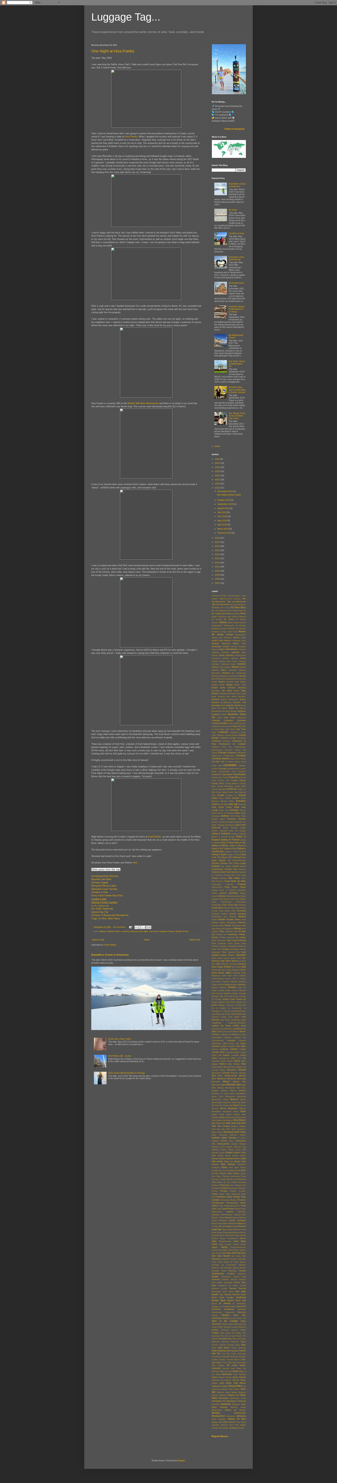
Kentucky (242, 984)
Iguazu (226, 958)
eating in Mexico (220, 845)
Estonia (236, 866)
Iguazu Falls (235, 958)
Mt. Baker (242, 1102)
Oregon (229, 1152)
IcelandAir (241, 955)
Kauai (226, 984)
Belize (222, 685)
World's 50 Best (182, 931)
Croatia (220, 795)
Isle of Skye (236, 967)
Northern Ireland (238, 1135)
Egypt (214, 860)
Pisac (219, 1176)
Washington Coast (238, 1398)
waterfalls (215, 1404)
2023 (217, 471)
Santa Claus (217, 1262)
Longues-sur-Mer (232, 1052)
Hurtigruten (216, 952)
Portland (224, 1188)
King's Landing (218, 990)
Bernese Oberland (237, 688)
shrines (237, 1282)
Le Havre (225, 1031)
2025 (217, 463)
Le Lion (233, 1031)
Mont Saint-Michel (238, 1094)
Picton (243, 1173)
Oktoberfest (241, 1141)
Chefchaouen (240, 747)
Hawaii (221, 919)
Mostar (243, 1099)
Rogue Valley (227, 1229)
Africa (243, 613)
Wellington (236, 1404)
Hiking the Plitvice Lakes (104, 885)
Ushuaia (225, 1368)
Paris (224, 1167)
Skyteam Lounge (219, 1288)
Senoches (216, 1279)
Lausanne (216, 1029)
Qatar (219, 1209)
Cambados (228, 720)
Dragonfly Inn (240, 822)
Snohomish (216, 1292)
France (242, 884)
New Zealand (223, 1126)
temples (215, 1330)
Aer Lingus (216, 613)
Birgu (243, 691)
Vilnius (243, 1380)
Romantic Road (239, 1229)
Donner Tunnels (218, 822)
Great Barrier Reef (227, 911)
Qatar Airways (228, 1209)
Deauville (242, 804)
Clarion (243, 759)
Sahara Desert (239, 1244)
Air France (229, 619)
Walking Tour (233, 1395)
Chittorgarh (241, 753)
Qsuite (243, 1209)
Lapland (215, 1026)
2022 (217, 475)
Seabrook (242, 1274)
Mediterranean (231, 1076)
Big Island (227, 691)
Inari (213, 964)
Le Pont (242, 1034)
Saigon (214, 1247)
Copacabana (227, 774)
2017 (217, 542)
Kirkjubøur (227, 993)
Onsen (238, 1150)
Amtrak (226, 646)
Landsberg (235, 1020)
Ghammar (221, 896)
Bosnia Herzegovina (229, 699)
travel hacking (218, 1350)
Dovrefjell (229, 822)
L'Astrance (230, 1005)
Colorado (222, 769)
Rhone (226, 1223)
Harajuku (232, 917)
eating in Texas (233, 854)
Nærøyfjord (216, 1111)
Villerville (235, 1380)
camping (215, 723)
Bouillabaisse (226, 702)
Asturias (234, 658)
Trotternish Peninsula (229, 1357)
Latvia (243, 1026)
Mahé (243, 1061)
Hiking (237, 928)
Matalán (242, 1073)
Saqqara (242, 1265)
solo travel (153, 931)
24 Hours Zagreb (99, 882)
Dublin (243, 825)
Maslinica (234, 1073)
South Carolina (226, 1297)
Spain (223, 1300)
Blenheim (232, 693)
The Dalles (236, 1333)
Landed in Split (98, 899)
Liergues (242, 1040)
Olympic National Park (236, 1147)
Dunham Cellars (238, 828)
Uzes (233, 1368)
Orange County (218, 1153)
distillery (225, 816)
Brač (223, 705)
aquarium (235, 652)
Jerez (235, 976)
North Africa (240, 1132)
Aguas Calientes (239, 617)
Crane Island (221, 792)
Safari (236, 1241)
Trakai (233, 1348)
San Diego (226, 1253)
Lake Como (236, 1014)
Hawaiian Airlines (233, 919)
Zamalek (215, 1428)
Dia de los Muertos (226, 813)
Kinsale (219, 993)
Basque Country (227, 676)
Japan (228, 972)
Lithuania (215, 1046)
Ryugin (223, 1238)
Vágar (238, 1368)
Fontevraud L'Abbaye (222, 884)
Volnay (236, 1389)
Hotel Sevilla (234, 943)
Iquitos (220, 967)
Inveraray (233, 964)
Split (244, 1300)
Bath (237, 676)
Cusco (220, 798)
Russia (243, 1235)
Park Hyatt (234, 1167)
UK (228, 1365)
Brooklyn (226, 711)
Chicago (222, 752)
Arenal (221, 655)
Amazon (227, 640)
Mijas (244, 1085)
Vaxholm (242, 1374)
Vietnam (242, 1377)
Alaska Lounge (225, 634)
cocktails (229, 765)
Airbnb (223, 622)
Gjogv (243, 896)
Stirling (233, 1306)
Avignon (227, 667)
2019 (217, 488)
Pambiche (216, 1167)
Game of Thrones (227, 890)
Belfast (243, 682)
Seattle (215, 1276)
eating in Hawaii (227, 842)
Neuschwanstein (239, 1117)
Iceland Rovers (227, 955)
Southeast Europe (166, 931)
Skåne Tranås (239, 1285)
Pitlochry (226, 1176)
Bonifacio (242, 696)
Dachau (224, 801)
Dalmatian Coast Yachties (104, 889)
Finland (215, 878)
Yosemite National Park (222, 1425)
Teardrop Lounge (230, 1327)
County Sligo (240, 786)
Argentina (230, 655)
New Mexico (228, 1120)
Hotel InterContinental (236, 940)
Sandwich (242, 1259)
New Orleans (239, 1120)
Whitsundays (217, 1410)
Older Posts (194, 940)
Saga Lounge (225, 1244)
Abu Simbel (233, 611)
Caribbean (223, 732)
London (233, 1049)
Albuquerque (240, 635)
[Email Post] (130, 927)
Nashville (215, 1117)
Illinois (228, 961)
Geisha (214, 893)
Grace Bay (233, 905)
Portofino (242, 1188)
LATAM (236, 1026)
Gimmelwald (231, 896)
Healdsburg (231, 922)
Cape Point (230, 729)
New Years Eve (233, 1123)
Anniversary (231, 649)
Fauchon (218, 875)
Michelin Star (234, 1084)
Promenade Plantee (228, 1200)
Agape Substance (219, 617)
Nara (244, 1114)
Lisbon (243, 1043)
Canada (223, 723)
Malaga (215, 1064)
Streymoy (241, 1312)
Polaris (234, 1182)
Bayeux (222, 679)
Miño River (241, 1088)
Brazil (237, 705)
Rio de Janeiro (225, 1226)
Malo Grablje (234, 1064)
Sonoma (227, 1294)
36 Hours (216, 607)
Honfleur (222, 937)
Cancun (242, 723)
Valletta (235, 1371)
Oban (231, 1141)
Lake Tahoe (225, 1020)
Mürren (223, 1108)
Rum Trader (234, 1235)
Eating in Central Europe (223, 837)
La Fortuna (225, 1011)
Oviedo (243, 1156)
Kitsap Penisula (239, 993)
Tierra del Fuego (239, 1339)
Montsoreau (216, 1099)
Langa (243, 1020)
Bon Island (232, 696)
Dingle (237, 813)
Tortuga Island (234, 1345)
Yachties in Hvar (99, 892)
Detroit (214, 813)
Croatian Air (231, 795)
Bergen (215, 688)
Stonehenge (217, 1312)
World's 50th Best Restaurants (143, 403)
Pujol (221, 1206)
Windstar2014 (218, 1416)
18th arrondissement (220, 604)
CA (213, 717)
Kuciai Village (236, 1002)
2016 (217, 546)
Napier (229, 1114)
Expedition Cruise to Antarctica (110, 954)
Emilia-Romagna (239, 860)
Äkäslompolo (229, 625)
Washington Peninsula (236, 1401)
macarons (216, 1061)
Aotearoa (225, 652)
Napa (243, 1111)
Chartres (226, 741)
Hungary (225, 949)
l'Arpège (221, 1005)
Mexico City (239, 1081)
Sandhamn (225, 1259)
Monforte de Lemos (220, 1094)
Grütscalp (215, 914)
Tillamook (215, 1342)
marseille (225, 1073)
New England (217, 1120)
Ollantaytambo (223, 1144)
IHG (244, 958)
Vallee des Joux (225, 1371)
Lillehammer (216, 1043)
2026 (217, 459)
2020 (217, 483)
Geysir (214, 896)
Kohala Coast (229, 999)
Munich (236, 1105)
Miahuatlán (216, 1085)
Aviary (221, 667)
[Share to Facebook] (146, 927)
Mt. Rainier (224, 1105)
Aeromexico (227, 613)
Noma (220, 1132)
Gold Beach (224, 899)
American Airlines (230, 643)
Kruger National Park (221, 1002)
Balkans (102, 931)
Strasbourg (229, 1312)
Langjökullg (216, 1023)
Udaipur (221, 1365)
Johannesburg (217, 979)
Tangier (224, 1324)
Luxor (232, 1058)
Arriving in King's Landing (104, 902)
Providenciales (218, 1203)
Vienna (235, 1377)
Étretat (243, 866)
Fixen (243, 878)
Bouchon (215, 702)
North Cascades (219, 1135)
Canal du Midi (233, 723)
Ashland (225, 658)
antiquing (215, 652)
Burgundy (216, 714)
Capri (214, 732)
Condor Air (216, 774)
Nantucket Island (230, 1111)
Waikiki (234, 1392)
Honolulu (230, 937)
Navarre (228, 1117)
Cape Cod (236, 726)
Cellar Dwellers (218, 735)
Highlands (229, 929)
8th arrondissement (220, 611)
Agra (229, 617)
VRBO (243, 1389)
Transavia (242, 1348)
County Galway (238, 780)
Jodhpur (242, 976)
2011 (217, 566)
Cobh (220, 765)
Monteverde (230, 1096)
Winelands (231, 1416)
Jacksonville (216, 970)
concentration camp (227, 771)
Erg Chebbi (226, 866)
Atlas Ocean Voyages (236, 661)
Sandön (234, 1259)
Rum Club (225, 1235)
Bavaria (242, 676)
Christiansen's (228, 756)
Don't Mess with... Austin (119, 1056)
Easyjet (243, 831)
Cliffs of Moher (227, 762)
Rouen (243, 1232)
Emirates (215, 863)
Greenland (241, 911)
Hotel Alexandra (218, 940)
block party (241, 693)
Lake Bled (216, 1014)
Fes (233, 875)
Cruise (242, 795)
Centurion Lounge (228, 738)
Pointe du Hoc (223, 1182)
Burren (224, 714)
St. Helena (224, 1303)
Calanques (241, 717)
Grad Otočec (154, 836)
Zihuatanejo (224, 1428)
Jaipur (228, 970)
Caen (226, 717)
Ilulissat (235, 961)
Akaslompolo (217, 625)
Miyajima (215, 1091)
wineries (241, 1415)
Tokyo (243, 1342)
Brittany (243, 708)
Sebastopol (226, 1277)
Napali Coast (218, 1114)
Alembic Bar (217, 638)
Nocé (234, 1129)
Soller (237, 1291)
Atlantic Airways (218, 661)
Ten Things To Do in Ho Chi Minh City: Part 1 (237, 416)
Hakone (232, 914)
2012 (217, 562)
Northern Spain (219, 1138)
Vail (244, 1368)
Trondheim (216, 1357)
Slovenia (133, 931)
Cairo (232, 717)
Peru (243, 1170)
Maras (222, 1070)
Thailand (215, 1333)
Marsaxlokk (216, 1073)
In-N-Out (242, 961)
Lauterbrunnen (227, 1029)
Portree (215, 1191)
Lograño (231, 1046)
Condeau (242, 771)
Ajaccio (243, 622)
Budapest (242, 711)
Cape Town (241, 729)
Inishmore (225, 964)
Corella (214, 777)
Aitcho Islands (233, 622)
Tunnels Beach (233, 1360)
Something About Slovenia (104, 876)
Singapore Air (224, 1285)
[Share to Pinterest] (149, 927)
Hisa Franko (131, 136)
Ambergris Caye (239, 641)
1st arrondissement (238, 604)
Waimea (215, 1395)
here (135, 862)
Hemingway (236, 925)
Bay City (215, 679)
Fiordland (223, 878)
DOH (232, 816)
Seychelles (228, 1282)
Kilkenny (223, 987)
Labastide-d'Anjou (238, 1011)
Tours (214, 1348)
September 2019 (225, 504)
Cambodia (241, 720)
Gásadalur (241, 890)
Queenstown (217, 1212)
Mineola (220, 1088)
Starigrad (226, 1306)
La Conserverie (235, 1008)
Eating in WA (226, 857)
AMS (244, 644)
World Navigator (219, 1419)
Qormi (237, 1209)
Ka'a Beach (217, 982)
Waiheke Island (223, 1392)
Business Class (237, 714)
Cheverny (228, 750)
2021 (217, 479)
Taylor (220, 1327)
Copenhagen (239, 774)
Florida (227, 881)
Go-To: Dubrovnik (100, 905)
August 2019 (223, 508)
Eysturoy (242, 869)
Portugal (223, 1191)
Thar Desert (225, 1333)
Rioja (235, 1226)
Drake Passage (218, 825)
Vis (244, 1386)
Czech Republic (232, 798)
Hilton (221, 931)
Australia (241, 664)
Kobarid (110, 931)
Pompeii (215, 1185)
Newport (234, 1126)
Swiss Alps (239, 1315)
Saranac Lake (217, 1268)
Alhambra (228, 638)
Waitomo (222, 1395)
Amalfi (243, 638)
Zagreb (243, 1425)
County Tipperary (219, 789)
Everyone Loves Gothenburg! (236, 258)
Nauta (222, 1117)
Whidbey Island (238, 1407)
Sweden (226, 1315)
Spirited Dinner (234, 1300)
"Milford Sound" (225, 599)
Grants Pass (229, 908)
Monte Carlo (217, 1096)
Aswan (243, 658)
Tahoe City (241, 1318)
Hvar (224, 952)
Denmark (234, 810)
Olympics (215, 1150)
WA (213, 1392)
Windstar (216, 1413)
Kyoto (214, 1005)
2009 (217, 575)
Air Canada (217, 619)
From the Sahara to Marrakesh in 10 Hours (237, 309)
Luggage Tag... (125, 17)
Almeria (236, 637)
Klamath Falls (217, 996)
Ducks (225, 828)
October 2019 (224, 500)
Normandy (229, 1132)
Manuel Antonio (229, 1067)
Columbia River (233, 769)
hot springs (241, 937)
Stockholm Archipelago (223, 1309)
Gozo (224, 905)
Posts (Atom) (110, 945)
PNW (214, 1182)
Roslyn (219, 1232)
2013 (217, 558)
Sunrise (215, 1315)
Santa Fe (228, 1262)
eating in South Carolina (235, 852)
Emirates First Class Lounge (233, 863)
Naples (237, 1114)
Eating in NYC (218, 848)
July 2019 (222, 512)
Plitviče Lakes (232, 1179)
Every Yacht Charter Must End (106, 895)
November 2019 (225, 491)
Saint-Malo (223, 1250)
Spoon (214, 1303)
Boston (243, 699)
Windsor (242, 1410)
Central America (231, 735)
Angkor (222, 649)
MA (244, 1058)
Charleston (216, 741)
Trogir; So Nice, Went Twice (105, 918)
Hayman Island (218, 922)
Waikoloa (242, 1392)
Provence (241, 1200)
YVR (236, 1425)
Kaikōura (234, 982)
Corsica (225, 777)
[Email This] (136, 927)
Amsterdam (217, 646)
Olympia (234, 1144)
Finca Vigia (241, 875)
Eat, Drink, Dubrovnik (102, 908)
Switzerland (217, 1318)
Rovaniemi (216, 1235)
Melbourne (221, 1079)
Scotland (230, 1274)
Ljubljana (223, 1046)
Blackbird (223, 693)
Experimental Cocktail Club (224, 869)
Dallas (231, 801)
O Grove (242, 1138)
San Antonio (217, 1253)
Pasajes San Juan (219, 1170)
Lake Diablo (234, 1017)
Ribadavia (233, 1223)
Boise (214, 696)
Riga (240, 1223)
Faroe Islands (232, 872)
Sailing (224, 1247)
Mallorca (223, 1064)
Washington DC (219, 1401)
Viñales (215, 1383)
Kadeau (226, 982)
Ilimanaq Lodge (218, 961)
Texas (243, 1330)
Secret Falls (240, 1277)
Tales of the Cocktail (225, 1321)
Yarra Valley (241, 1422)
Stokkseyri (241, 1309)
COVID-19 (231, 789)
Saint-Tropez (233, 1250)
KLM (226, 996)
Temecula (242, 1327)
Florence (219, 881)
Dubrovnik (216, 828)
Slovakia (232, 1288)
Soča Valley (143, 931)
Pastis (238, 1170)
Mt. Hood (215, 1105)
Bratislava (230, 705)
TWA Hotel (236, 1362)
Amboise (215, 643)
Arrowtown (216, 658)
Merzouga (241, 1079)
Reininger (223, 1220)
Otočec (118, 931)
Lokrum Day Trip (99, 912)
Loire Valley (241, 1046)
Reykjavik (241, 1220)
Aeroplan (236, 614)
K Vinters (241, 979)
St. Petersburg (239, 1303)
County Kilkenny (232, 783)
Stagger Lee (217, 1306)
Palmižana (241, 1164)
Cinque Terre (234, 759)
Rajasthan (216, 1215)
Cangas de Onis (218, 726)
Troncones (241, 1354)
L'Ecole (238, 1005)
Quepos (229, 1212)
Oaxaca (223, 1141)
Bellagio (229, 685)
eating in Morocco (238, 845)
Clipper (237, 762)
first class (234, 878)
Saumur (242, 1268)
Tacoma (233, 1318)
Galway (215, 890)
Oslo (214, 1155)
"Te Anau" (237, 599)
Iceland (215, 955)
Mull (231, 1105)
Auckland (215, 664)
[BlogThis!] (139, 927)
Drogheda (230, 825)
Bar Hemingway (239, 673)
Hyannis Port (234, 952)
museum (232, 1108)
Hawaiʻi (214, 920)
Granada (242, 905)
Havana (242, 916)
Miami (223, 1085)
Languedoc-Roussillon (237, 1023)
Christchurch (217, 756)
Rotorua (236, 1232)
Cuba (214, 798)
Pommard (242, 1182)
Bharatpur (216, 691)
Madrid (237, 1061)
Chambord (241, 738)
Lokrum (215, 1049)
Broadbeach (217, 711)
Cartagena (234, 732)
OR (244, 1149)
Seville (219, 1282)
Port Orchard (235, 1185)
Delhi (214, 807)
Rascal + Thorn (218, 1218)
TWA (230, 1362)
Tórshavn (223, 1345)
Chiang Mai (240, 750)
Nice (218, 1129)
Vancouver (227, 1374)
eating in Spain (219, 854)
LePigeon (237, 1037)
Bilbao (236, 691)
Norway (232, 1138)
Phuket (236, 1173)
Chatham (215, 747)
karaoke (220, 985)
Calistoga (216, 720)
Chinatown (231, 753)
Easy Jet (233, 831)
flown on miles (238, 881)
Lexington (231, 1040)
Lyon (239, 1058)
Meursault (216, 1082)
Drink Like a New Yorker (119, 1039)
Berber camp (240, 685)
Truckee (222, 1360)
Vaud (235, 1374)
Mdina (220, 1076)
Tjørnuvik (225, 1342)
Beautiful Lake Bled (101, 879)
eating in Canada (238, 834)
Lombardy (224, 1049)
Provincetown (232, 1203)
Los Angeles (224, 1055)
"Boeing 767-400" (219, 596)
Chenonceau (217, 750)
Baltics (223, 670)
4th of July (225, 608)
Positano (233, 1191)
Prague (215, 1194)
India (218, 964)
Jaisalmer (235, 970)
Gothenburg (226, 902)
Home (147, 940)
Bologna (221, 696)
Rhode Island (217, 1223)
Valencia (215, 1371)
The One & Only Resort (231, 1336)
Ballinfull (215, 670)
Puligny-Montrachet (232, 1206)
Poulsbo (242, 1191)
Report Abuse (220, 1436)
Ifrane (220, 958)
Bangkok (226, 673)
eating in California (221, 833)
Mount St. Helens (230, 1102)
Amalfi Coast (217, 640)
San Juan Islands (221, 1256)
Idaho (214, 958)
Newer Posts (98, 940)
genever (223, 893)
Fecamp (227, 875)
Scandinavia (218, 1273)
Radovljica (241, 1212)
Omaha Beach (227, 1150)
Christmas (241, 755)
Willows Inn (231, 1410)
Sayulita (242, 1271)
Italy (244, 967)
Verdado (221, 1377)
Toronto (215, 1345)
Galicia (243, 887)
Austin (233, 664)
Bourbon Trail (239, 702)
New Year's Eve (218, 1123)
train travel (223, 1347)
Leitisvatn (227, 1037)
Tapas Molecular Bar (237, 1324)
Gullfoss (224, 914)
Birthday (215, 693)
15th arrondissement (236, 602)
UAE (213, 1365)
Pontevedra (224, 1185)
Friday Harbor (231, 887)
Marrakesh (231, 1070)
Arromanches (240, 655)
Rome (214, 1232)
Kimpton (232, 987)
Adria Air (242, 611)
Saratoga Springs (231, 1268)
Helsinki (227, 925)
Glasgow (215, 899)
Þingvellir (240, 1428)
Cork (220, 777)
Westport (224, 1407)
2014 (217, 554)
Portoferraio (233, 1188)
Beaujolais (230, 679)
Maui (214, 1076)
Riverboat (241, 1226)
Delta (236, 807)
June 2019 (222, 516)
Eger (244, 857)
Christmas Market (220, 758)
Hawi (244, 920)
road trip (125, 931)
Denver (243, 810)
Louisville (235, 1055)
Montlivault (241, 1096)
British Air (233, 708)
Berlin (222, 688)
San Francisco (239, 1253)
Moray (225, 1099)
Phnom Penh (226, 1173)
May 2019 (222, 520)
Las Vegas (225, 1026)
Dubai (237, 825)
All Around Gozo (236, 283)
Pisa (213, 1176)
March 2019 (223, 529)
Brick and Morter (219, 708)
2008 (217, 579)
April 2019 (222, 524)
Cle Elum (216, 762)
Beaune (222, 682)
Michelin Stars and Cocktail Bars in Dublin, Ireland (237, 390)
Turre (225, 1362)
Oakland (215, 1141)
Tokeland (234, 1342)
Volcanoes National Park (222, 1389)
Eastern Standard (219, 831)
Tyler (244, 1362)
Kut (244, 1002)
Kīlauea (215, 987)
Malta (243, 1064)
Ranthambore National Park (233, 1215)
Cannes (228, 726)
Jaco (224, 970)
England (216, 866)
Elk (229, 860)
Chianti (214, 753)
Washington (224, 1398)
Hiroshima (229, 931)
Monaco (242, 1090)
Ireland (227, 967)
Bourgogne (216, 705)
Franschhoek (217, 887)
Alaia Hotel (232, 632)
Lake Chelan (225, 1014)
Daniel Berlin (223, 804)
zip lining (232, 1428)
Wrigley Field (217, 1422)
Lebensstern (217, 1037)
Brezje (243, 705)
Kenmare (233, 985)
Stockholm (241, 1306)
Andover (234, 646)
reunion (232, 1220)
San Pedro (236, 1256)
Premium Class (224, 1197)
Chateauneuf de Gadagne (232, 744)
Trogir (233, 1354)
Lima (225, 1043)
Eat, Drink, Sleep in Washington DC (237, 364)
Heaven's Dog (217, 925)
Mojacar (233, 1091)
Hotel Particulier (219, 943)
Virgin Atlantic (225, 1383)
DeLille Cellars (225, 807)
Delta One (224, 810)
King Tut (242, 987)
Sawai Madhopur (229, 1271)
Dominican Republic (236, 819)
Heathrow (241, 922)
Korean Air (241, 999)
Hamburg (242, 914)
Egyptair (222, 860)
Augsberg (225, 664)
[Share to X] (143, 927)
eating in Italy (240, 842)
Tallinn (243, 1321)
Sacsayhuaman (225, 1241)
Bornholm (216, 699)
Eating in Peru (230, 848)
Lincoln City (233, 1043)
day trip (233, 804)
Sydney (225, 1318)
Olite (213, 1144)
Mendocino (231, 1079)
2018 (217, 538)
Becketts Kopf (232, 682)
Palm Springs (228, 1164)
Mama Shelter (217, 1067)
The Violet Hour (225, 1339)
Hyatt (243, 952)
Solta (221, 1295)
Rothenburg (228, 1232)
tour (243, 1344)
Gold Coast (234, 899)
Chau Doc (227, 747)
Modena (224, 1091)
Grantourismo (217, 908)
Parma (243, 1167)
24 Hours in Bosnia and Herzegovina (109, 915)
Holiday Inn (221, 934)
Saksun (243, 1250)
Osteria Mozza (224, 1156)
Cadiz (219, 717)
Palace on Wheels (232, 1161)
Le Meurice (224, 1034)
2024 (217, 467)
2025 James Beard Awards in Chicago (126, 1073)
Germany (233, 893)
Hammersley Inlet (219, 917)
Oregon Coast (239, 1152)
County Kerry (218, 783)
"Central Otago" (233, 596)
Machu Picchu (227, 1061)
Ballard (243, 667)
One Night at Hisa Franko (112, 51)
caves (243, 732)
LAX (219, 1031)
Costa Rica (234, 777)
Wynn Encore (229, 1422)
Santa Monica (240, 1262)
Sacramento (232, 1238)
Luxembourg (224, 1058)
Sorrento (236, 1294)
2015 (217, 550)
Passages (231, 1170)
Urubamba (216, 1368)
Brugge (234, 711)
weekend (225, 1404)
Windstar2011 (240, 1413)
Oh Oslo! (233, 210)
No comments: (119, 927)
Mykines (242, 1108)
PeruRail (215, 1173)
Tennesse (225, 1330)
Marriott (242, 1070)
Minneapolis (230, 1088)
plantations (235, 1176)
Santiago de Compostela (224, 1265)
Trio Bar (226, 1354)
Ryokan (215, 1238)
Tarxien (214, 1327)
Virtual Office (235, 1386)
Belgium (215, 685)
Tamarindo (216, 1324)
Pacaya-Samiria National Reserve (226, 1158)
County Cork (223, 780)
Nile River (226, 1129)
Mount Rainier (217, 1102)
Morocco (234, 1099)
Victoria (229, 1377)
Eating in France (230, 839)
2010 (217, 571)
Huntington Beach (238, 949)
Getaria (243, 893)
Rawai (227, 1217)
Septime (225, 1279)
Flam (214, 881)
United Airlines (239, 1365)
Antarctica (242, 649)
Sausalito (215, 1271)
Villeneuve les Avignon (221, 1380)
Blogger (181, 1460)
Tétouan (234, 1330)
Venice (214, 1377)
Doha (238, 816)
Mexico (226, 1081)
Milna (214, 1088)
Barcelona (216, 676)
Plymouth (242, 1179)
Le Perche (233, 1034)
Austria (215, 667)
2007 (217, 583)
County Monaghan (225, 786)
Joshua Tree (230, 979)
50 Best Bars (238, 607)
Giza (238, 896)
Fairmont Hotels (218, 872)
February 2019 (224, 533)
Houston (223, 946)
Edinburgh (237, 857)
